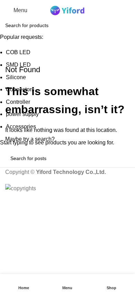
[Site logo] (67, 10)
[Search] (129, 10)
